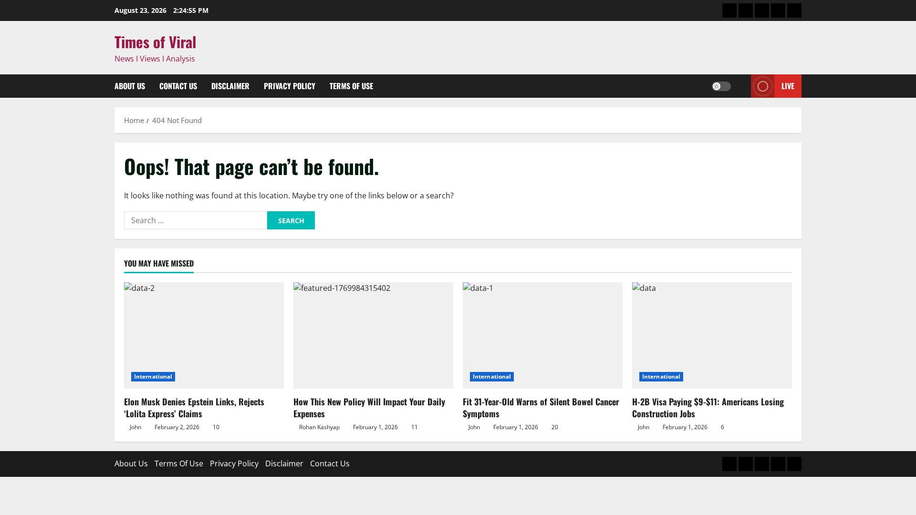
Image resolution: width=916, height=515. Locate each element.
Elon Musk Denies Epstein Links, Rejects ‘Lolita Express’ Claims (194, 407)
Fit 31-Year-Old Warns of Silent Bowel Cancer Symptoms (541, 407)
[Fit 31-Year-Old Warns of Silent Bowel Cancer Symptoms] (543, 335)
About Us (129, 86)
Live (787, 86)
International (153, 376)
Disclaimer (230, 86)
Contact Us (178, 86)
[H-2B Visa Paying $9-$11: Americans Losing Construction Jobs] (712, 335)
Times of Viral (155, 41)
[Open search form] (741, 86)
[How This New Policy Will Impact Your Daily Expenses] (373, 335)
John (135, 427)
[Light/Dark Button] (721, 86)
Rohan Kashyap (319, 427)
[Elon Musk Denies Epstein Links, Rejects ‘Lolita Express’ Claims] (204, 335)
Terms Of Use (351, 86)
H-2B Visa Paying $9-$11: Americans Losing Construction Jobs (708, 407)
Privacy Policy (289, 86)
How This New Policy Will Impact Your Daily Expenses (369, 407)
